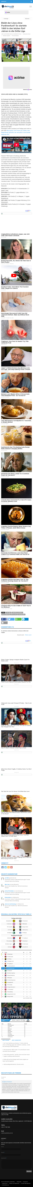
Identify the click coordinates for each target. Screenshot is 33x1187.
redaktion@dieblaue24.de (7, 1133)
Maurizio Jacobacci (17, 612)
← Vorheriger (5, 18)
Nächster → (28, 18)
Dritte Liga (13, 614)
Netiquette (19, 1181)
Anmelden (3, 1)
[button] (4, 619)
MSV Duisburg (5, 614)
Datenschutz (5, 1183)
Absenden (29, 1171)
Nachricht (3, 1158)
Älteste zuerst (28, 634)
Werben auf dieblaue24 (14, 1183)
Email (2, 1152)
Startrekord (21, 614)
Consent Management (26, 1183)
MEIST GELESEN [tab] (5, 1040)
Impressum (25, 1181)
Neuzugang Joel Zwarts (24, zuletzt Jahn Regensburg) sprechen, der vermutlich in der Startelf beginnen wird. (15, 132)
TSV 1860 (8, 612)
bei (17, 879)
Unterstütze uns (5, 1185)
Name (2, 1146)
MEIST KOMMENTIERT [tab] (16, 1040)
